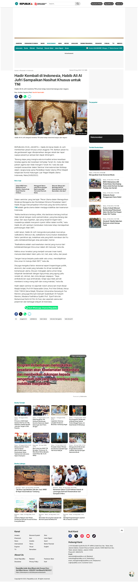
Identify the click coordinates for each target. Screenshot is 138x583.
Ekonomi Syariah (31, 43)
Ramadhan (32, 549)
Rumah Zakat (49, 48)
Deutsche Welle (96, 4)
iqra (60, 43)
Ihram (67, 48)
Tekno (31, 544)
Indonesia (19, 48)
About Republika (19, 559)
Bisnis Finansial (87, 43)
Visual (31, 546)
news (66, 43)
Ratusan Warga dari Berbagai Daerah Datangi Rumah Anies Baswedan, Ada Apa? (59, 188)
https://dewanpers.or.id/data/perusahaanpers (31, 572)
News (16, 541)
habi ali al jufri (69, 319)
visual (107, 43)
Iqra (30, 538)
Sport (46, 541)
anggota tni (23, 319)
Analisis (31, 541)
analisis (74, 43)
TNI (16, 207)
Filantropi (39, 48)
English (46, 546)
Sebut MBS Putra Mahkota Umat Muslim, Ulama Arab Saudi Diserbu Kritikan (22, 189)
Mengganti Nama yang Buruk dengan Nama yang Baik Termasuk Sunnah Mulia (40, 189)
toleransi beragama (56, 319)
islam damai (43, 319)
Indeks (119, 43)
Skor (45, 535)
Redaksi (32, 559)
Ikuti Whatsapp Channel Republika (42, 308)
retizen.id (119, 4)
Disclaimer (17, 561)
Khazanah (23, 70)
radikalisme (33, 319)
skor (42, 43)
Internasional (18, 544)
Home (16, 70)
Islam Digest (59, 48)
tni (16, 319)
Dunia (26, 48)
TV (113, 43)
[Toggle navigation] (16, 3)
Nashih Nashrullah (38, 92)
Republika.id (109, 4)
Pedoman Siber (49, 559)
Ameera (16, 535)
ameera (19, 43)
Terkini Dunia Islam (96, 147)
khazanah (51, 43)
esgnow (98, 43)
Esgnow (17, 546)
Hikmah (32, 48)
